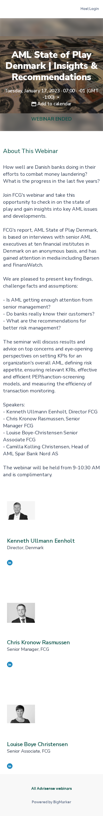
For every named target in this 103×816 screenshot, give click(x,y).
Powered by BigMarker (51, 802)
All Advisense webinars (51, 788)
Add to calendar (54, 104)
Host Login (89, 8)
